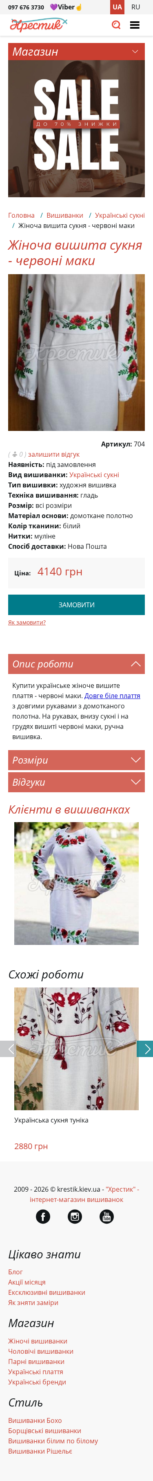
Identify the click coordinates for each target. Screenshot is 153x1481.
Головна (21, 215)
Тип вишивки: (33, 484)
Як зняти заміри (33, 1302)
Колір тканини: (34, 525)
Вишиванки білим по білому (53, 1440)
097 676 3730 (26, 7)
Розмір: (21, 505)
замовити (77, 604)
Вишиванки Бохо (35, 1420)
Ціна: (22, 573)
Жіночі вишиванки (37, 1341)
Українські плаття (35, 1371)
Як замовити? (27, 622)
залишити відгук (54, 454)
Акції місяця (27, 1282)
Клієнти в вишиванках (69, 809)
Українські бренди (37, 1381)
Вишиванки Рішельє (40, 1451)
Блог (15, 1271)
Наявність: (26, 464)
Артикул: (116, 444)
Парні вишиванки (36, 1361)
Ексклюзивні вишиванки (46, 1292)
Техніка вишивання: (43, 495)
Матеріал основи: (38, 515)
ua (117, 6)
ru (135, 6)
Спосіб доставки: (37, 546)
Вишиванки (65, 215)
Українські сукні (120, 215)
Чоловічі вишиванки (40, 1351)
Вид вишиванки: (38, 474)
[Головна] (38, 30)
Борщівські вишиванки (44, 1430)
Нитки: (20, 536)
